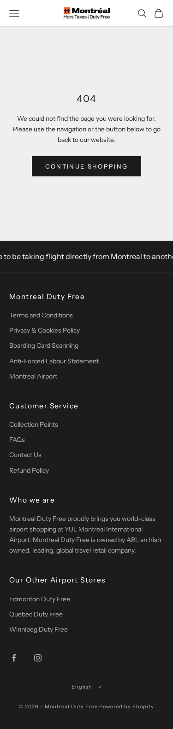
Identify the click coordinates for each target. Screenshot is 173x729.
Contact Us (25, 455)
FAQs (17, 439)
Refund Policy (29, 470)
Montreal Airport (33, 376)
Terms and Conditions (41, 315)
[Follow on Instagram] (37, 657)
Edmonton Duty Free (39, 599)
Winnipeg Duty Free (38, 629)
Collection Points (33, 424)
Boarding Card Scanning (43, 345)
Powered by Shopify (126, 706)
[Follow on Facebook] (13, 657)
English (82, 687)
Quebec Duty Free (36, 614)
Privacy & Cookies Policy (44, 330)
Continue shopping (86, 166)
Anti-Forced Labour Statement (54, 361)
